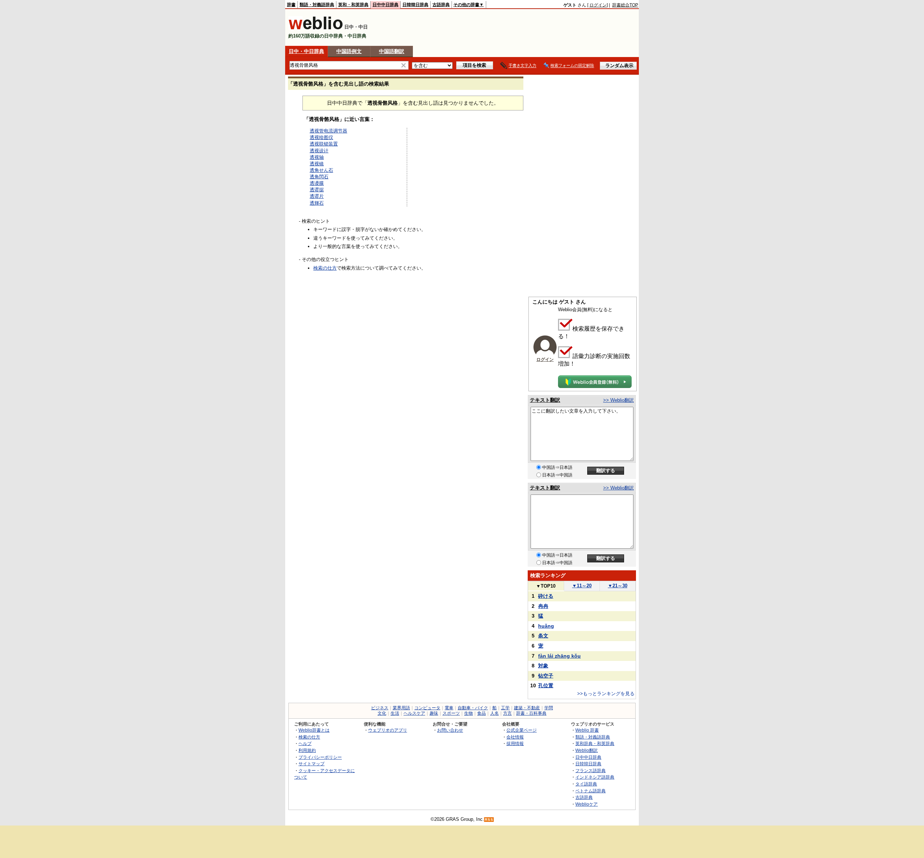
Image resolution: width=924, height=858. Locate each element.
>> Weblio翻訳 (618, 400)
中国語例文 (349, 51)
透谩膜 (317, 183)
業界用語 (401, 708)
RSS (489, 820)
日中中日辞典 (385, 5)
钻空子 (545, 676)
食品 (481, 713)
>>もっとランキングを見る (606, 693)
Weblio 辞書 (587, 730)
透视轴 (317, 157)
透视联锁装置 (324, 144)
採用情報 (515, 743)
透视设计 (319, 150)
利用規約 (307, 750)
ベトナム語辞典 (590, 790)
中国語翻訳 (391, 51)
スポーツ (451, 713)
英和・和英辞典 (353, 5)
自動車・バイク (473, 708)
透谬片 (317, 196)
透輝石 (317, 203)
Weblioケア (586, 804)
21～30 (617, 585)
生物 (468, 713)
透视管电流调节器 (328, 131)
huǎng (546, 626)
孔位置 (545, 685)
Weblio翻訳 (586, 750)
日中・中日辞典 (306, 51)
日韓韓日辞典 (415, 5)
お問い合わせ (450, 730)
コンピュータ (427, 708)
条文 (543, 636)
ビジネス (379, 708)
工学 (505, 708)
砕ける (545, 596)
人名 (494, 713)
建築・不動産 (527, 708)
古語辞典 (441, 5)
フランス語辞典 (590, 770)
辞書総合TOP (625, 5)
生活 (395, 713)
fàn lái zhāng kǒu (559, 656)
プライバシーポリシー (320, 757)
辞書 (291, 5)
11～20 (582, 585)
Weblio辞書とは (314, 730)
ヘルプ (304, 743)
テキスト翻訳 (545, 400)
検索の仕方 (325, 268)
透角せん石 (321, 170)
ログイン (598, 5)
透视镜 (317, 163)
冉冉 (543, 606)
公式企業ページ (521, 730)
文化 (382, 713)
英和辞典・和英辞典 (594, 743)
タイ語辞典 (586, 783)
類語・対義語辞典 (317, 5)
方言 (507, 713)
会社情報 (515, 737)
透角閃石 (319, 176)
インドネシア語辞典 (594, 777)
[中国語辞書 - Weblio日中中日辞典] (315, 28)
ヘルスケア (414, 713)
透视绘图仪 (321, 137)
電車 (449, 708)
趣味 (434, 713)
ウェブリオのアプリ (387, 730)
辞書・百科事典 (531, 713)
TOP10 (545, 586)
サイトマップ (311, 763)
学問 (548, 708)
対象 (543, 665)
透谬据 (317, 189)
